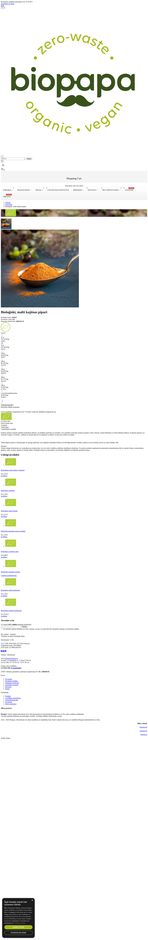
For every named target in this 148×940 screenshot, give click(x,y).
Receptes (8, 687)
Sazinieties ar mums (7, 4)
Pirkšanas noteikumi (12, 683)
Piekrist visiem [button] (18, 927)
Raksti (7, 689)
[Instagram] (4, 651)
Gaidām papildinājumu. (9, 575)
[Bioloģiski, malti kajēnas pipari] (6, 224)
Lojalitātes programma (12, 698)
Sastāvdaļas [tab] (5, 427)
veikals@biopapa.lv (11, 658)
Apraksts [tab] (4, 425)
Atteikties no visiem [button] (18, 933)
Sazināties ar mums (11, 685)
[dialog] (18, 918)
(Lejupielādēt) (16, 668)
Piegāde (8, 696)
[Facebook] (2, 651)
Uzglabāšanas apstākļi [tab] (8, 429)
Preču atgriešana (10, 704)
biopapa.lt (143, 734)
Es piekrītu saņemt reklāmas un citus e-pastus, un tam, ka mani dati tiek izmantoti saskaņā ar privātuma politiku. (41, 629)
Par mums (8, 679)
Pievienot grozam (7, 405)
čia (55, 412)
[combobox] (12, 158)
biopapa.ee (143, 731)
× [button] (32, 900)
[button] (3, 167)
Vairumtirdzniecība (11, 700)
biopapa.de (143, 727)
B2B (2, 6)
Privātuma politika (11, 681)
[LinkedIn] (5, 651)
